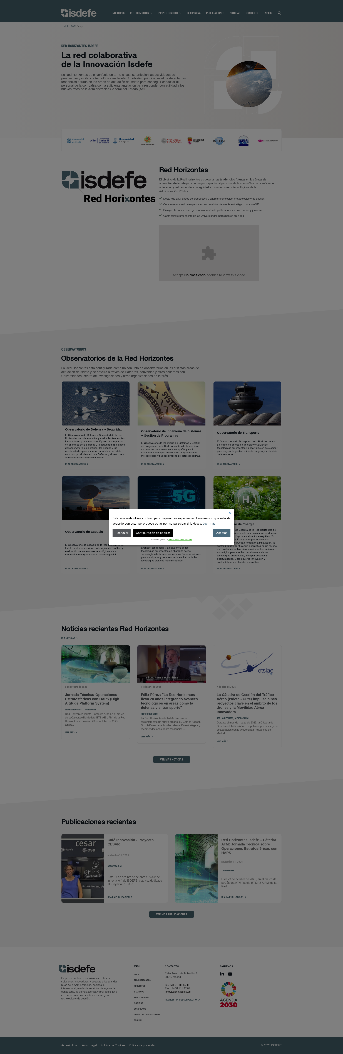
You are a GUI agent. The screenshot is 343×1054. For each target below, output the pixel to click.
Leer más (209, 523)
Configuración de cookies (153, 533)
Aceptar (221, 533)
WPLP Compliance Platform (180, 539)
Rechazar (121, 533)
